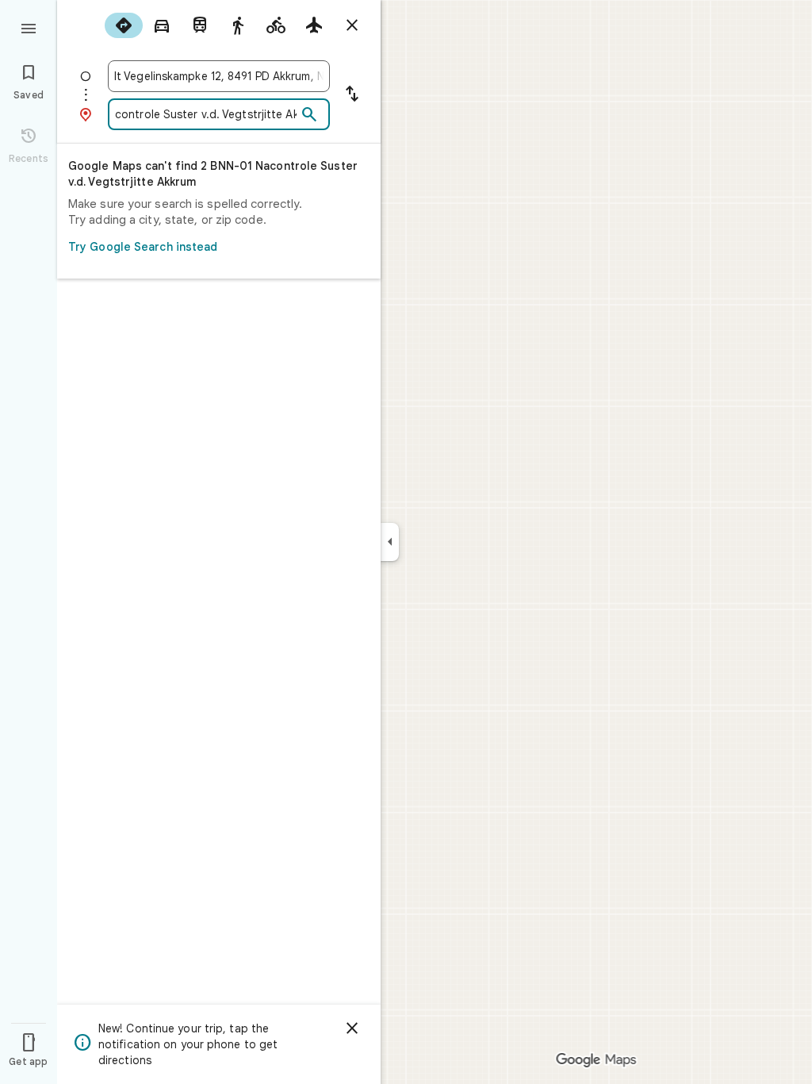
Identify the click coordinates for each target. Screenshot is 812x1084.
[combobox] (219, 76)
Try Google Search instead (143, 247)
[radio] (124, 25)
